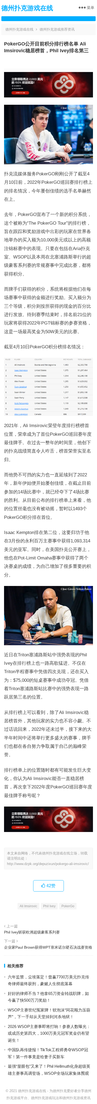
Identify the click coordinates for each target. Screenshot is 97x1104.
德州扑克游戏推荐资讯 (57, 29)
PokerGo (67, 906)
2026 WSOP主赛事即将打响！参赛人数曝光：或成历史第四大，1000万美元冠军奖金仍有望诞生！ (49, 1033)
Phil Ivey (49, 906)
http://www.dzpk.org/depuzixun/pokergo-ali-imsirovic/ (48, 864)
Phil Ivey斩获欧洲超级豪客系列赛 (32, 932)
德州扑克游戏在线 (27, 8)
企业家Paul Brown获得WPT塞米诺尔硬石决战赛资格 (48, 947)
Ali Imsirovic (28, 906)
